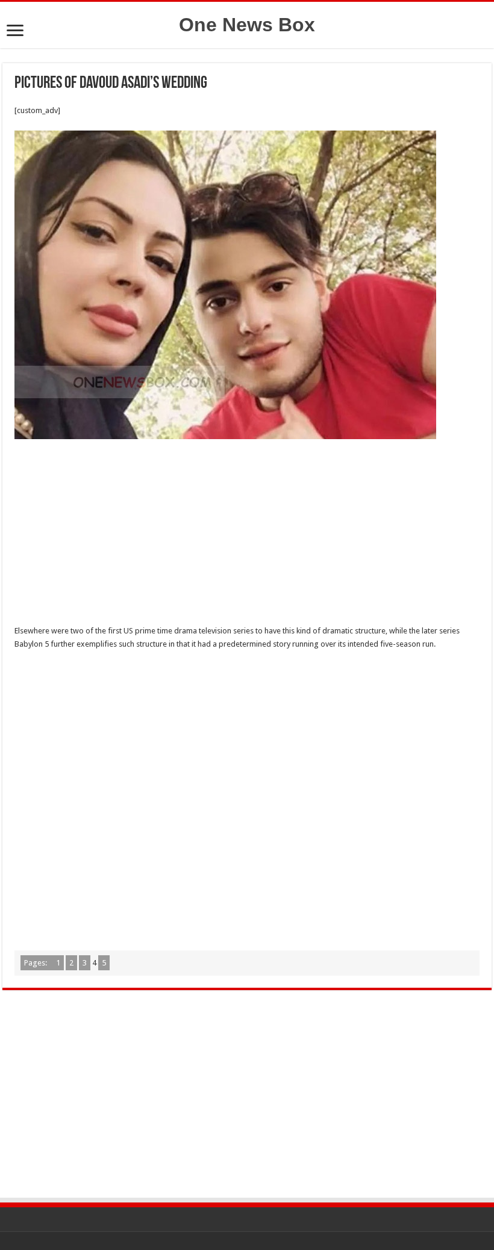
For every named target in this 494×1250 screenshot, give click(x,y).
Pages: (36, 962)
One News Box (247, 24)
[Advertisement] (247, 535)
